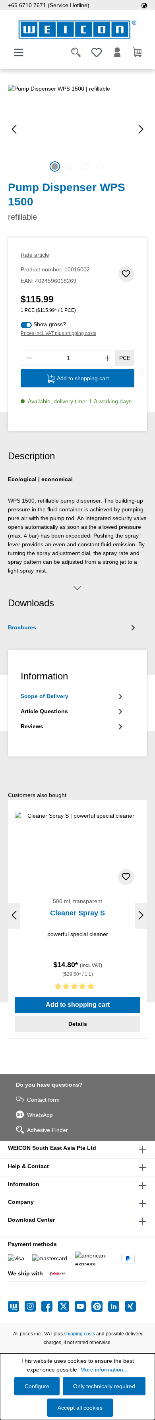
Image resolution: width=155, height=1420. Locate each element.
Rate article (35, 254)
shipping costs (79, 1334)
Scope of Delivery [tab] (44, 696)
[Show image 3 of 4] (85, 166)
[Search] (76, 52)
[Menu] (18, 52)
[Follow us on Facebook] (49, 1306)
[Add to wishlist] (126, 274)
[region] (77, 129)
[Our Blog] (16, 1306)
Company (21, 1202)
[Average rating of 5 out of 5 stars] (77, 988)
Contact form (43, 1100)
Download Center (31, 1220)
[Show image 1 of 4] (54, 166)
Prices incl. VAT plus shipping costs (58, 333)
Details (77, 1024)
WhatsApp (40, 1115)
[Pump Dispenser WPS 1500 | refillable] (77, 129)
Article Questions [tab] (44, 711)
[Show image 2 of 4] (70, 166)
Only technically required (104, 1386)
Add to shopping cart (82, 378)
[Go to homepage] (77, 29)
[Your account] (117, 52)
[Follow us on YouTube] (83, 1306)
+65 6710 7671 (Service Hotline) (48, 5)
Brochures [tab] (22, 627)
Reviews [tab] (32, 726)
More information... (104, 1369)
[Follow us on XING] (130, 1306)
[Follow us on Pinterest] (99, 1306)
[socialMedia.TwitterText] (66, 1306)
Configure (37, 1386)
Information (23, 1184)
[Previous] (14, 129)
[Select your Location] (144, 5)
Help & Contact (28, 1166)
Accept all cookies (80, 1408)
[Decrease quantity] (29, 358)
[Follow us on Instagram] (33, 1306)
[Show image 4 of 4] (100, 166)
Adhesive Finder (47, 1130)
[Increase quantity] (107, 358)
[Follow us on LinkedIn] (116, 1306)
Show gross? (49, 324)
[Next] (141, 129)
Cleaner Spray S (77, 913)
